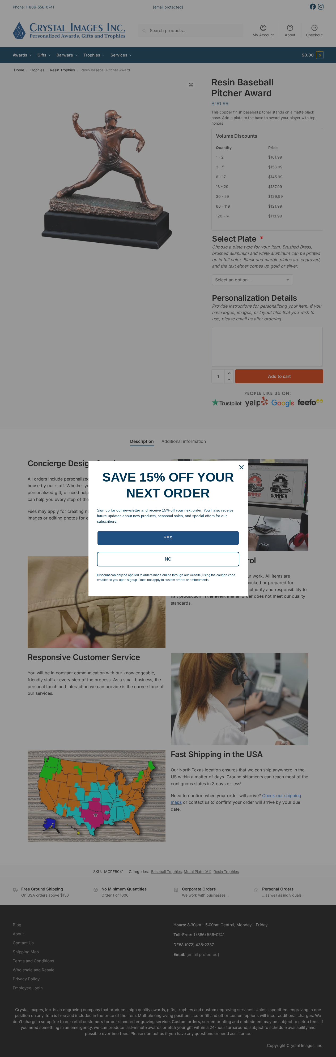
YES (168, 538)
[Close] (241, 467)
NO (168, 559)
